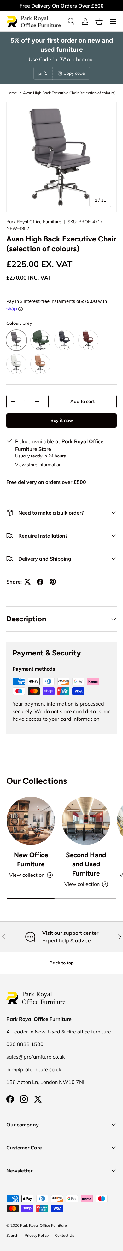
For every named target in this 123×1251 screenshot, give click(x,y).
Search (12, 1235)
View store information (38, 465)
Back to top (62, 963)
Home (11, 92)
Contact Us (64, 1235)
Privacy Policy (37, 1235)
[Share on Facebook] (40, 581)
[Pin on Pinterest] (52, 581)
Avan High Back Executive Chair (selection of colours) (69, 92)
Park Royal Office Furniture (33, 221)
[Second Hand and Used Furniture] (86, 821)
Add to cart (82, 401)
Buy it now (61, 420)
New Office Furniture (31, 859)
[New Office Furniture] (31, 821)
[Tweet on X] (27, 581)
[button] (99, 21)
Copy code (74, 73)
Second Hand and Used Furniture (86, 864)
